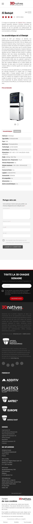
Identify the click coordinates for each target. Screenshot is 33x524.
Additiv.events (26, 334)
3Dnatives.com (17, 334)
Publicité (4, 443)
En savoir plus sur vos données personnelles (12, 516)
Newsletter (5, 439)
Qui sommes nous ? (17, 493)
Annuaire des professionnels (9, 432)
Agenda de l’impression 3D (9, 435)
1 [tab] (15, 124)
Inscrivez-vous (16, 298)
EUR (26, 12)
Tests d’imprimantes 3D (8, 434)
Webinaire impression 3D (8, 441)
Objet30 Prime (22, 22)
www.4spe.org (15, 358)
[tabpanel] (16, 106)
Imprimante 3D (6, 430)
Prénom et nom (6, 221)
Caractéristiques (7, 131)
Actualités (17, 131)
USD (29, 12)
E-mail (4, 227)
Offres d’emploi (6, 437)
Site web (4, 233)
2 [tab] (18, 124)
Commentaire (6, 208)
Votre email (7, 286)
